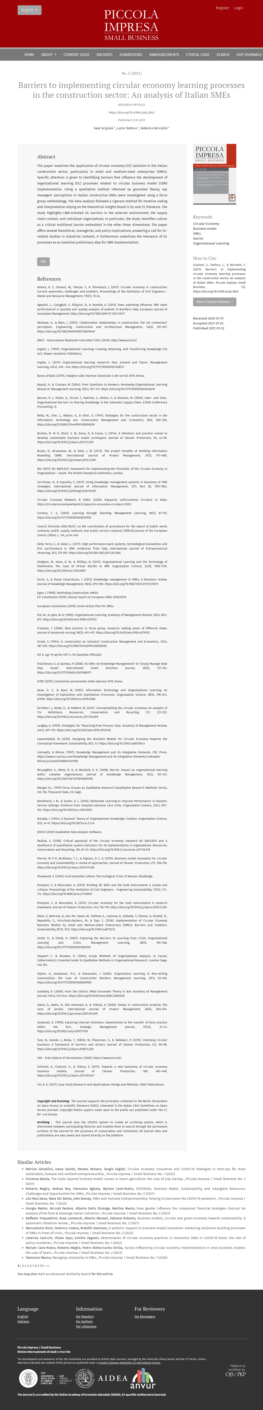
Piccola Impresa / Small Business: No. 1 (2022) (88, 1243)
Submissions (131, 54)
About (47, 54)
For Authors (84, 1322)
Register (222, 8)
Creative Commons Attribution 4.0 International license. (129, 1362)
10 (41, 1266)
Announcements (164, 54)
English (31, 10)
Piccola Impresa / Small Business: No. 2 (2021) (120, 1194)
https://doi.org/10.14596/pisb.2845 (131, 112)
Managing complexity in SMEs (74, 1258)
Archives (105, 54)
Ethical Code (198, 54)
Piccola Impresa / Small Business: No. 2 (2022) (136, 1213)
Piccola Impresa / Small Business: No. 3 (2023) (99, 1233)
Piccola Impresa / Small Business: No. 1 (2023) (140, 1174)
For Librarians (86, 1326)
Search (223, 54)
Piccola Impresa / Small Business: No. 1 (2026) (133, 1258)
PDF (43, 262)
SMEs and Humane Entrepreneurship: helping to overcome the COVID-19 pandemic (155, 1199)
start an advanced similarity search (64, 1274)
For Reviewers (145, 1317)
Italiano (23, 1322)
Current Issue (76, 54)
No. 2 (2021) (132, 73)
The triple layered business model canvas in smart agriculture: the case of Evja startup (117, 1179)
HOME (29, 54)
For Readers (85, 1317)
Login (238, 8)
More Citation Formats (213, 302)
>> (48, 1266)
